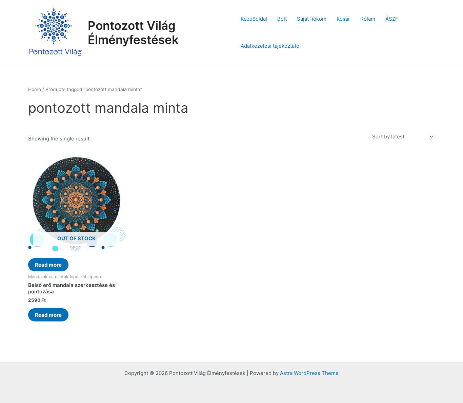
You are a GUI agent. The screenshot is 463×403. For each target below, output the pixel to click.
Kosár (343, 19)
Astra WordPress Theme (309, 373)
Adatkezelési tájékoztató (270, 46)
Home (34, 89)
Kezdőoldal (254, 19)
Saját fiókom (311, 19)
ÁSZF (391, 19)
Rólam (367, 19)
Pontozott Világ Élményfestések (133, 32)
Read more (48, 265)
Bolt (282, 19)
